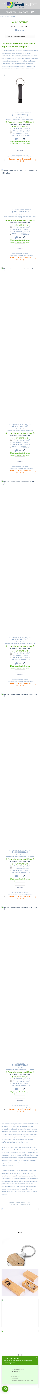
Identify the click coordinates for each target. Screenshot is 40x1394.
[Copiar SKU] (13, 115)
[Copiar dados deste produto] (16, 139)
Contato (23, 12)
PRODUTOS (11, 12)
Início (13, 26)
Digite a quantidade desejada (20, 142)
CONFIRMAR (20, 150)
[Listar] (4, 75)
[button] (3, 4)
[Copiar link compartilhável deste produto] (24, 139)
